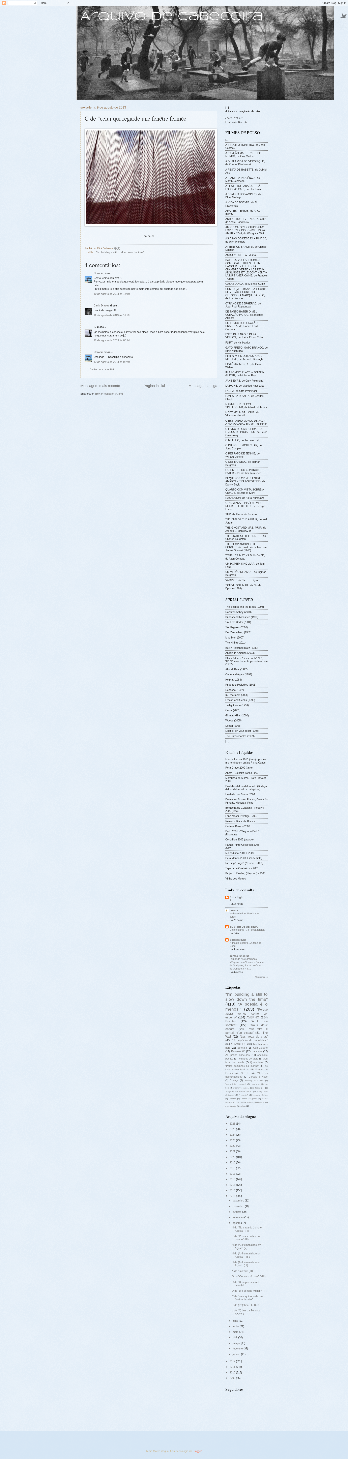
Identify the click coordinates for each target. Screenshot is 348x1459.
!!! (230, 900)
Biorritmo (231, 1021)
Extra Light (236, 897)
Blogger (197, 1451)
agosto (237, 1222)
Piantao (232, 1099)
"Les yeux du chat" (254, 1036)
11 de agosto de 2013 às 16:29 (111, 315)
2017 (233, 1173)
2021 (233, 1151)
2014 (233, 1190)
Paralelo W (237, 1051)
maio (236, 1331)
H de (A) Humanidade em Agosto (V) (246, 1246)
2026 (233, 1123)
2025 (233, 1129)
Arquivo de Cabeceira (171, 17)
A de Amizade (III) (242, 1271)
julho (236, 1320)
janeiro (237, 1354)
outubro (237, 1211)
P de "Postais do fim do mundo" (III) (246, 1238)
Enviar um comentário (102, 369)
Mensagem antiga (202, 386)
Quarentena (256, 1062)
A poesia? (243, 1095)
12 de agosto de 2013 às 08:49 (112, 361)
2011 (233, 1366)
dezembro (239, 1200)
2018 (233, 1168)
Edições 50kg (238, 939)
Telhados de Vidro (248, 1059)
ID (95, 326)
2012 (233, 1361)
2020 (233, 1157)
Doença (234, 1080)
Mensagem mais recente (100, 386)
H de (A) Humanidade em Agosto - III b (246, 1255)
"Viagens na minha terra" (238, 1091)
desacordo (259, 1102)
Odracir (98, 273)
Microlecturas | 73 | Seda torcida (247, 929)
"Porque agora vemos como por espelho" (246, 1013)
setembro (238, 1217)
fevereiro (238, 1348)
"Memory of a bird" (254, 1080)
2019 (233, 1162)
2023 (233, 1140)
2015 (233, 1184)
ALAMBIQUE (238, 1044)
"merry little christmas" (235, 1084)
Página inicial (154, 386)
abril (235, 1337)
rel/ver (243, 1106)
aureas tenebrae (239, 955)
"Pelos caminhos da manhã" (242, 1066)
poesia (234, 910)
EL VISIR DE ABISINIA (244, 926)
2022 (233, 1145)
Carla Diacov (101, 305)
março (237, 1343)
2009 (233, 1377)
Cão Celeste (260, 1047)
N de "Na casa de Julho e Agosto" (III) (247, 1229)
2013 (233, 1195)
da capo (257, 1051)
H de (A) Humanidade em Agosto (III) (246, 1264)
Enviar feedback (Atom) (109, 393)
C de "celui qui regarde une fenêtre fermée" (247, 1298)
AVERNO (252, 1017)
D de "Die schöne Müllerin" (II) (249, 1290)
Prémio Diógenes (249, 1099)
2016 (233, 1179)
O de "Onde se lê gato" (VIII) (248, 1276)
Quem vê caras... (241, 1088)
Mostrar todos (261, 977)
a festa (256, 1088)
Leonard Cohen (260, 1095)
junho (236, 1326)
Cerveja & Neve (258, 1077)
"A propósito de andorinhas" (250, 1040)
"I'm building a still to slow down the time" (120, 252)
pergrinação (230, 1106)
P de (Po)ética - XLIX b (245, 1305)
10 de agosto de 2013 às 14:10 (112, 293)
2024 (233, 1134)
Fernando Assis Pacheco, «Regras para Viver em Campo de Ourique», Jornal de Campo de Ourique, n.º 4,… (247, 964)
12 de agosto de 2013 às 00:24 (112, 340)
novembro (239, 1206)
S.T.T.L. (245, 1073)
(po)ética (242, 1047)
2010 (233, 1372)
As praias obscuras (237, 1054)
